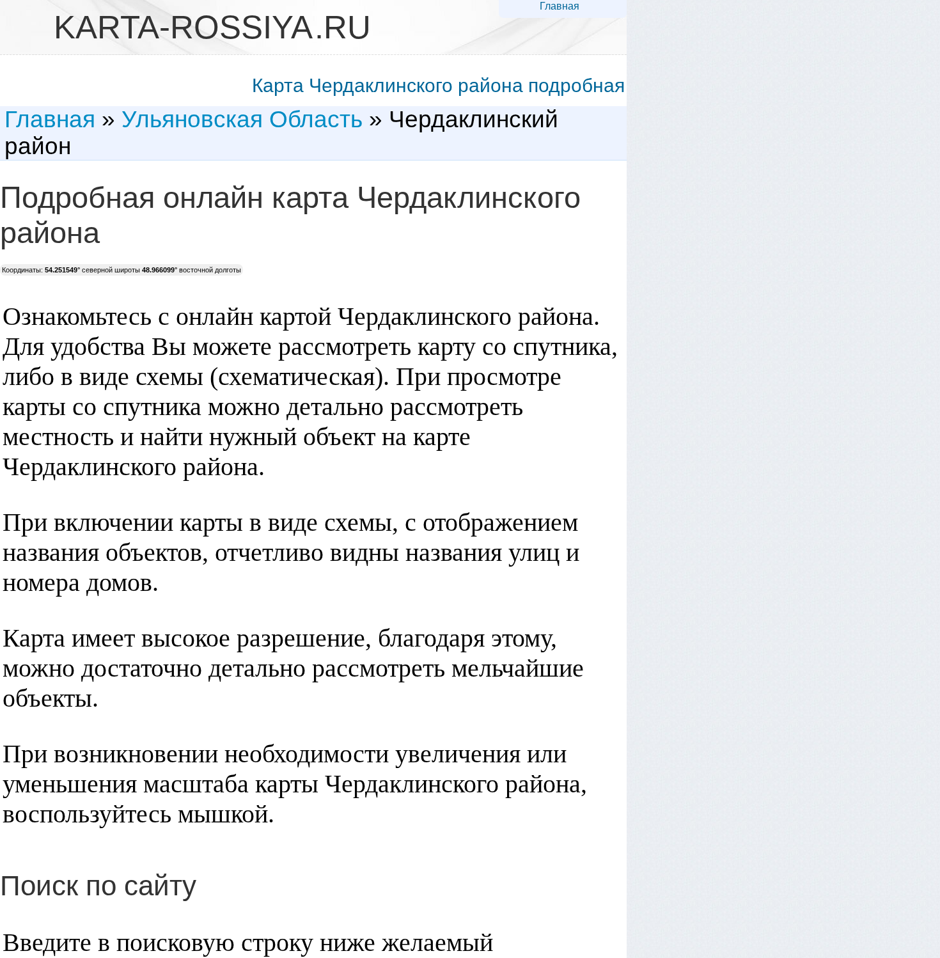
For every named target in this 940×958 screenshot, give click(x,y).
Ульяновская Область (242, 119)
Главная (559, 6)
